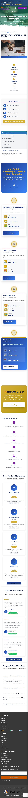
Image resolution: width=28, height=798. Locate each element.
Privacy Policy (5, 788)
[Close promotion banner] (26, 3)
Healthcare (3, 726)
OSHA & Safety (4, 724)
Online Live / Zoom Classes (7, 759)
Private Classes (4, 738)
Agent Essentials (4, 755)
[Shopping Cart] (15, 8)
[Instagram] (7, 781)
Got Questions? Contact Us (15, 121)
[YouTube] (9, 781)
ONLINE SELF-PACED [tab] (8, 138)
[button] (14, 11)
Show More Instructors (14, 583)
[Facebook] (2, 781)
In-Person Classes (5, 757)
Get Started (7, 278)
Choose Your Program (14, 405)
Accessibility (23, 788)
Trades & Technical (5, 728)
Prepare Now (8, 321)
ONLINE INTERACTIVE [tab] (9, 141)
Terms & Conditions (14, 788)
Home (2, 32)
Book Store (3, 740)
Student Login (22, 8)
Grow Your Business (5, 761)
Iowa (11, 32)
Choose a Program (10, 233)
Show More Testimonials (14, 659)
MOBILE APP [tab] (6, 144)
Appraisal (3, 722)
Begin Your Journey (9, 366)
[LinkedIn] (4, 781)
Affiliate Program (4, 763)
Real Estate (3, 718)
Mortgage (7, 32)
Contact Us (3, 746)
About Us (3, 736)
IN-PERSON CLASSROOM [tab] (9, 132)
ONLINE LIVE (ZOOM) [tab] (9, 135)
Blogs (2, 742)
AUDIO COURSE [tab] (7, 147)
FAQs (2, 744)
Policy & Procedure (5, 748)
